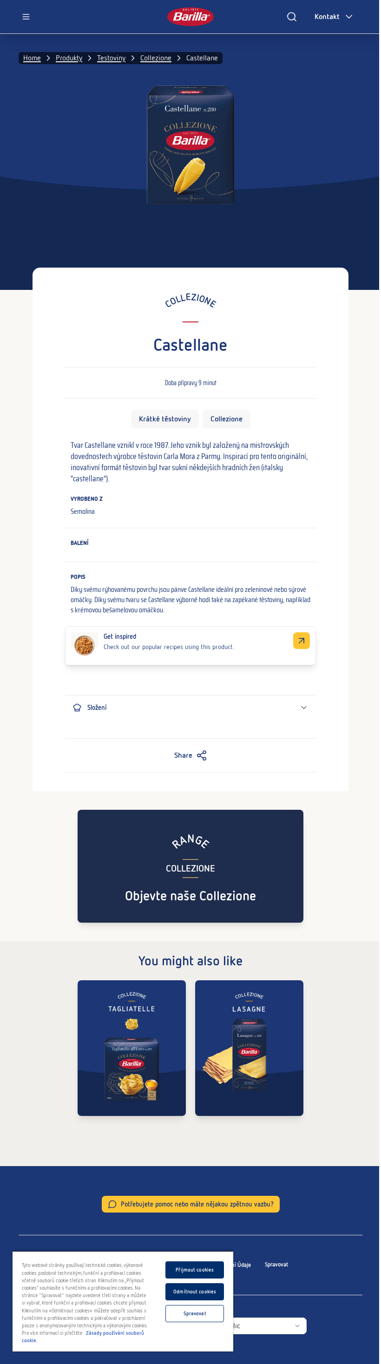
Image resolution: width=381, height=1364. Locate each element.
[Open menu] (26, 16)
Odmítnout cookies (194, 1291)
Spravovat (276, 1264)
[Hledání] (291, 16)
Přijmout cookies (195, 1269)
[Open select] (297, 1325)
